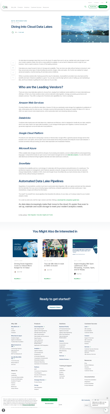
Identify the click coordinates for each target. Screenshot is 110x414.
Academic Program (16, 381)
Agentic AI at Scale (64, 330)
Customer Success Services (91, 349)
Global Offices (14, 388)
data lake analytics (73, 155)
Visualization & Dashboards (41, 358)
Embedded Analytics (39, 360)
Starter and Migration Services (90, 351)
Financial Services (63, 343)
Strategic (39, 380)
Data (38, 326)
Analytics (36, 389)
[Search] (85, 7)
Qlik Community (88, 339)
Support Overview (89, 338)
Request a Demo (55, 307)
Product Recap (38, 382)
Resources (46, 7)
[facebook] (13, 72)
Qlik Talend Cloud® (39, 328)
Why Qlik (13, 7)
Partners (13, 382)
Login (102, 2)
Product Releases (89, 385)
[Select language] (106, 2)
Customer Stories (89, 332)
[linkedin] (13, 68)
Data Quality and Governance (41, 336)
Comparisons (88, 368)
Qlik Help (61, 378)
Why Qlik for (15, 326)
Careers (13, 384)
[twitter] (13, 77)
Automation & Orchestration (41, 363)
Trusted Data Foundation (17, 341)
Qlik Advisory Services (90, 354)
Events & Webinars (89, 365)
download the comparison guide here (68, 200)
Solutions (26, 7)
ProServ (61, 372)
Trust (12, 328)
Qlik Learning (88, 328)
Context (13, 330)
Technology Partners (16, 348)
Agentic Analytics (38, 350)
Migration (61, 374)
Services (13, 364)
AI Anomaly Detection (39, 356)
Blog (86, 363)
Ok (49, 399)
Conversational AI (38, 352)
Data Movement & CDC (40, 332)
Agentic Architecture (16, 339)
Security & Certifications (40, 374)
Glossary (87, 367)
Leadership (14, 375)
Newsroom (14, 386)
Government (62, 345)
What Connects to (16, 345)
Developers (87, 341)
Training (61, 368)
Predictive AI (37, 354)
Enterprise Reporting (39, 362)
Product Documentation (90, 379)
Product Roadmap (89, 383)
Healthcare (62, 347)
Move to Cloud (38, 376)
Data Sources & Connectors (15, 351)
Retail (60, 352)
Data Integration (32, 215)
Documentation (88, 330)
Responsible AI (15, 362)
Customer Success (36, 7)
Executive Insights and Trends (45, 215)
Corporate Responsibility (17, 377)
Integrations (87, 381)
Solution (64, 359)
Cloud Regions (38, 373)
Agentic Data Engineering (40, 330)
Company (96, 2)
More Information (49, 403)
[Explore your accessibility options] (3, 410)
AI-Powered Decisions (64, 328)
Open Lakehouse (38, 340)
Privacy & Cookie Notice (29, 404)
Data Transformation (39, 334)
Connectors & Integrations (40, 371)
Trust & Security (15, 360)
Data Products (37, 338)
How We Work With (16, 357)
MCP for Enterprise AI (16, 353)
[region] (30, 402)
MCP (35, 369)
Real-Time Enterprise (64, 334)
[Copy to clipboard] (13, 63)
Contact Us (103, 6)
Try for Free (93, 6)
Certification (62, 370)
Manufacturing (62, 350)
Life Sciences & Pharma (65, 348)
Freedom (13, 332)
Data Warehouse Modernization (38, 342)
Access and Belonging (16, 379)
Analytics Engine (15, 338)
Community (62, 376)
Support (90, 2)
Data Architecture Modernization (63, 337)
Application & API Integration (41, 345)
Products (20, 7)
